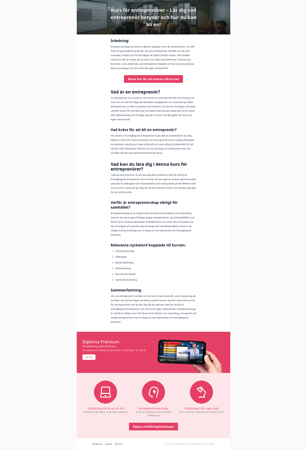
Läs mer (89, 357)
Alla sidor (118, 444)
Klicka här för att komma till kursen (153, 79)
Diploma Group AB (183, 444)
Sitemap (108, 444)
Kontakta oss (97, 444)
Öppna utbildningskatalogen (153, 426)
